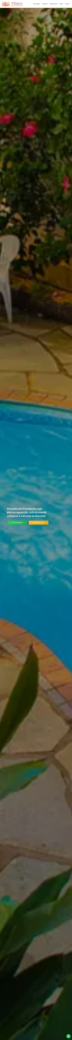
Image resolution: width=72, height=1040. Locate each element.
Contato (61, 3)
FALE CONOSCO (19, 522)
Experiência (45, 3)
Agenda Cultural (53, 3)
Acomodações (36, 3)
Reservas (67, 3)
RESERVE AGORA (39, 522)
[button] (68, 1036)
